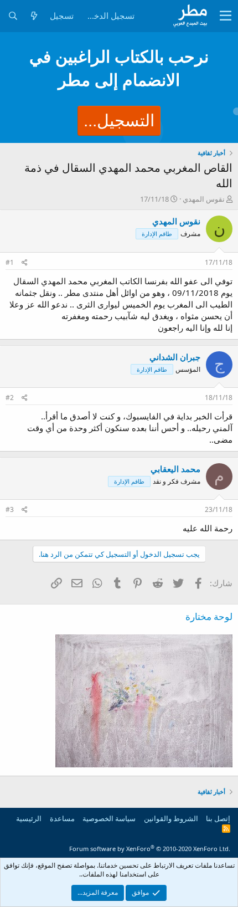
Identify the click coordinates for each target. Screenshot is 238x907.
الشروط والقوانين (171, 818)
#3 (10, 509)
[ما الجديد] (33, 15)
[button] (225, 16)
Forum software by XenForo (149, 848)
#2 (10, 397)
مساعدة (62, 818)
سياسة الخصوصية (109, 818)
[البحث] (12, 15)
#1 (10, 262)
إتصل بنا (218, 818)
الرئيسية (29, 818)
